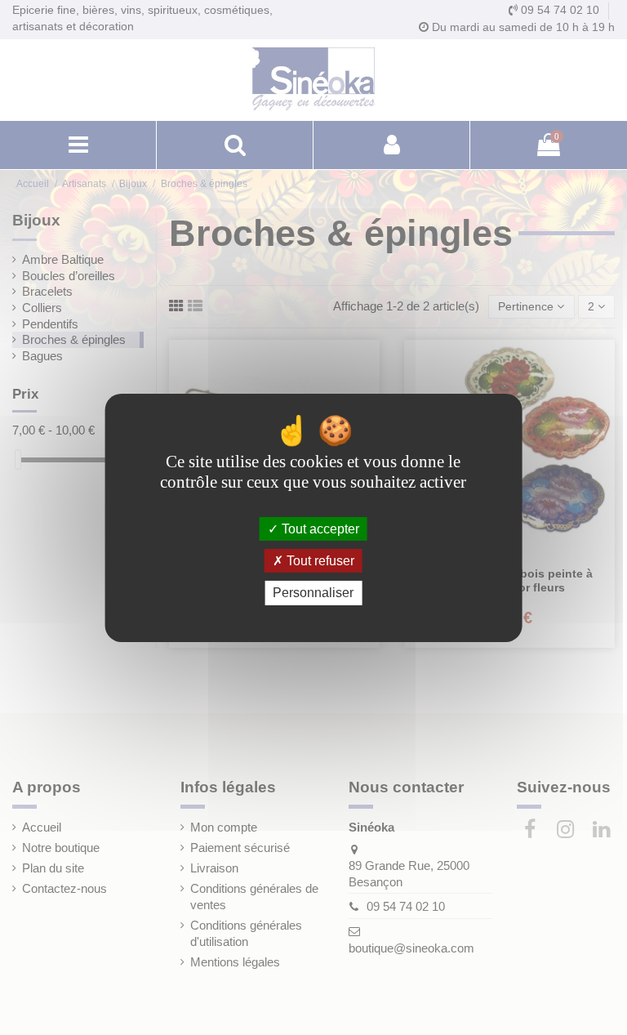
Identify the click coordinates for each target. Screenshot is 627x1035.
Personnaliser (313, 593)
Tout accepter (318, 529)
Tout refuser (318, 561)
